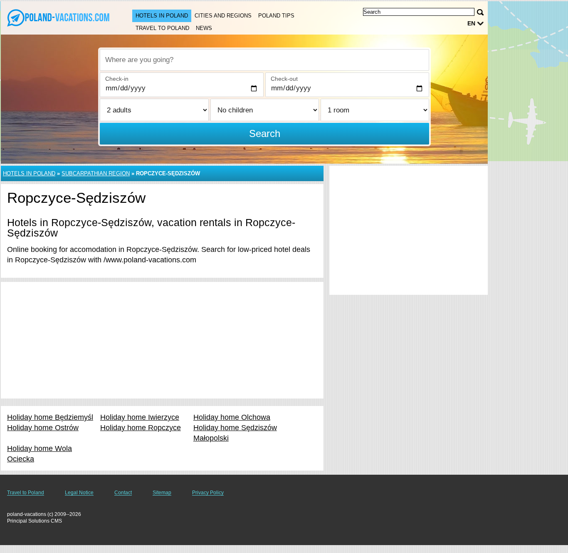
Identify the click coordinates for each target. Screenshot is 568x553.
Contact (123, 493)
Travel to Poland (162, 28)
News (204, 28)
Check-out (284, 78)
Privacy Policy (208, 493)
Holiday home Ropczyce (140, 427)
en (471, 23)
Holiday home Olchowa (231, 417)
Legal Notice (79, 493)
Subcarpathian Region (96, 173)
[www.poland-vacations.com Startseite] (58, 17)
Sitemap (162, 493)
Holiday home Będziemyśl (50, 417)
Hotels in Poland (162, 15)
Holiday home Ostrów (43, 427)
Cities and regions (223, 15)
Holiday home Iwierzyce (139, 417)
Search (264, 133)
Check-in (116, 78)
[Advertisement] (162, 340)
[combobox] (264, 60)
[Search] (480, 12)
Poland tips (276, 15)
